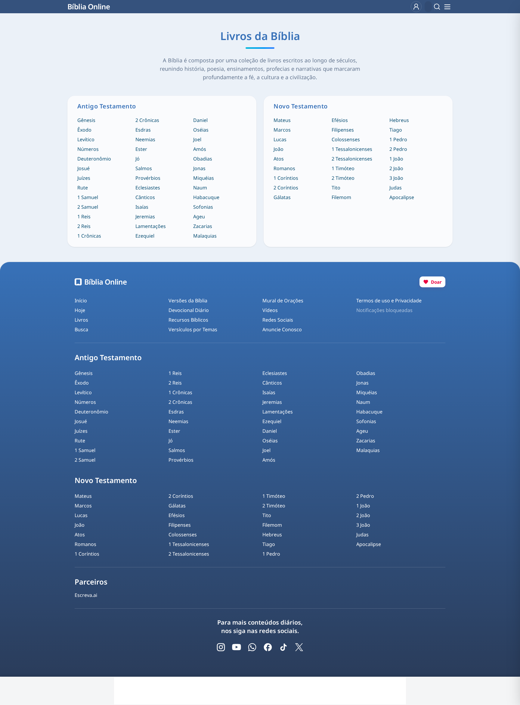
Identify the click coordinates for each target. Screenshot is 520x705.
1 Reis (84, 216)
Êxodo (84, 129)
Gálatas (282, 197)
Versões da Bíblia (188, 300)
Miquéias (203, 178)
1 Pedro (398, 139)
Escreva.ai (86, 595)
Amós (199, 149)
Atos (279, 158)
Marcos (282, 129)
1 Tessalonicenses (352, 149)
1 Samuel (87, 197)
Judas (395, 187)
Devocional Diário (189, 310)
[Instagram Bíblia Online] (221, 647)
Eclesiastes (147, 187)
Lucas (280, 139)
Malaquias (205, 235)
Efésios (340, 120)
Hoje (80, 310)
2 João (396, 168)
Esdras (143, 129)
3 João (396, 178)
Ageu (199, 216)
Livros (81, 320)
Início (81, 300)
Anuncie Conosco (282, 329)
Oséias (201, 129)
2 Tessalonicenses (352, 158)
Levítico (85, 139)
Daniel (200, 120)
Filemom (341, 197)
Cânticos (145, 197)
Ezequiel (144, 235)
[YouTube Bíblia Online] (236, 647)
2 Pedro (398, 149)
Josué (83, 168)
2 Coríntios (286, 187)
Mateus (282, 120)
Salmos (143, 168)
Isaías (141, 207)
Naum (200, 187)
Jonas (199, 168)
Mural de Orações (282, 300)
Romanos (284, 168)
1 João (396, 158)
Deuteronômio (94, 158)
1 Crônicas (89, 235)
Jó (137, 158)
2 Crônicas (147, 120)
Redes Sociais (277, 320)
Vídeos (270, 310)
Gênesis (86, 120)
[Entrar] (416, 6)
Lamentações (150, 226)
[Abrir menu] (447, 6)
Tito (336, 187)
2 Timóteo (343, 178)
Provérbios (147, 178)
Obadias (202, 158)
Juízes (83, 178)
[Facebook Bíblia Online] (268, 647)
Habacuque (206, 197)
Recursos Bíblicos (188, 320)
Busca (81, 329)
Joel (197, 139)
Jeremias (145, 216)
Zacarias (202, 226)
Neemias (145, 139)
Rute (82, 187)
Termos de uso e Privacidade (389, 300)
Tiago (395, 129)
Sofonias (203, 207)
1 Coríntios (286, 178)
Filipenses (343, 129)
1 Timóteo (343, 168)
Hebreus (399, 120)
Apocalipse (401, 197)
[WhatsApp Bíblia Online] (252, 647)
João (278, 149)
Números (88, 149)
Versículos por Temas (193, 329)
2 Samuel (87, 207)
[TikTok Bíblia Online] (283, 647)
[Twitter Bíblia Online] (299, 647)
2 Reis (84, 226)
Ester (141, 149)
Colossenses (346, 139)
